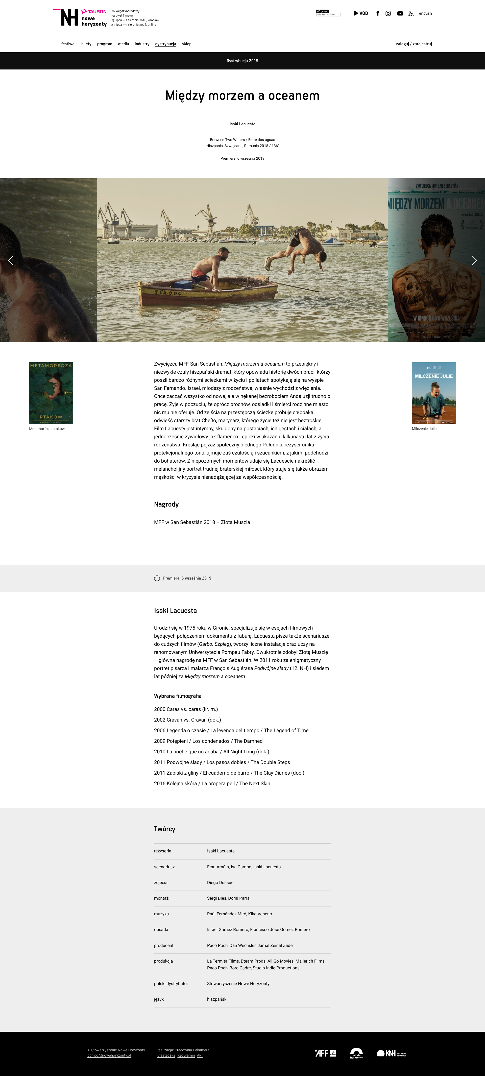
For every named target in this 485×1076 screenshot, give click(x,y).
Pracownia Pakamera (192, 1050)
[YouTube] (399, 16)
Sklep (186, 44)
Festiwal (68, 44)
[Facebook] (378, 16)
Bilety (86, 44)
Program (104, 44)
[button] (474, 260)
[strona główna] (113, 18)
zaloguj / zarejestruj (414, 44)
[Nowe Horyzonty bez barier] (411, 16)
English (425, 13)
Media (123, 44)
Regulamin (186, 1056)
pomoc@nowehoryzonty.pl (109, 1056)
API (200, 1056)
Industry (142, 44)
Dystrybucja (165, 44)
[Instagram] (388, 16)
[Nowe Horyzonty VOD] (361, 13)
